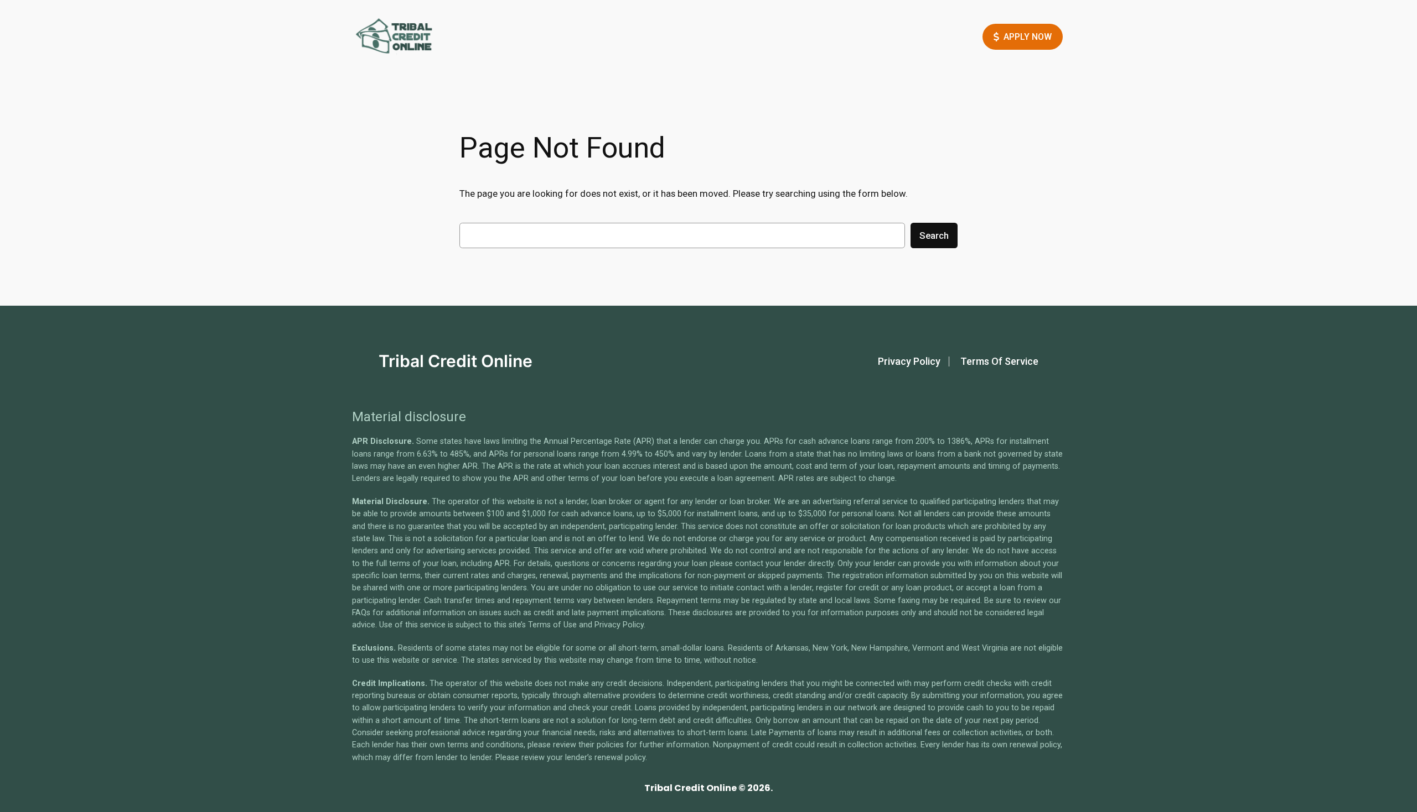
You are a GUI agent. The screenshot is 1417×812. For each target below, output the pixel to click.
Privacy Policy (909, 361)
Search (934, 235)
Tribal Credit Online (455, 361)
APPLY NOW (1028, 37)
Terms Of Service (999, 361)
